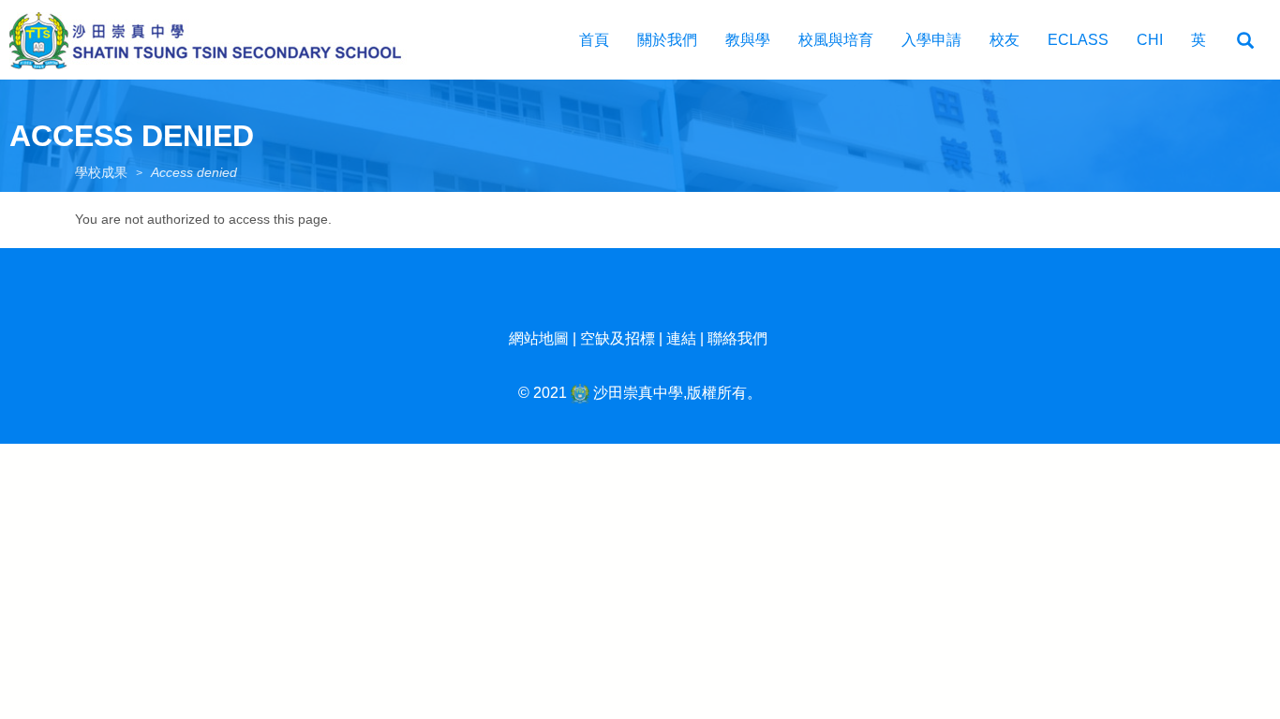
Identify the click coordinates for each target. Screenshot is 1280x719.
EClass (1078, 40)
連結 (681, 338)
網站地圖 (539, 338)
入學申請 (931, 40)
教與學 (747, 40)
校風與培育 (835, 40)
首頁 (594, 40)
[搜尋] (1245, 41)
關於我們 (667, 40)
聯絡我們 (737, 338)
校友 (1005, 40)
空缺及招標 (617, 338)
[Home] (215, 40)
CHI (1150, 40)
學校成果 (101, 172)
